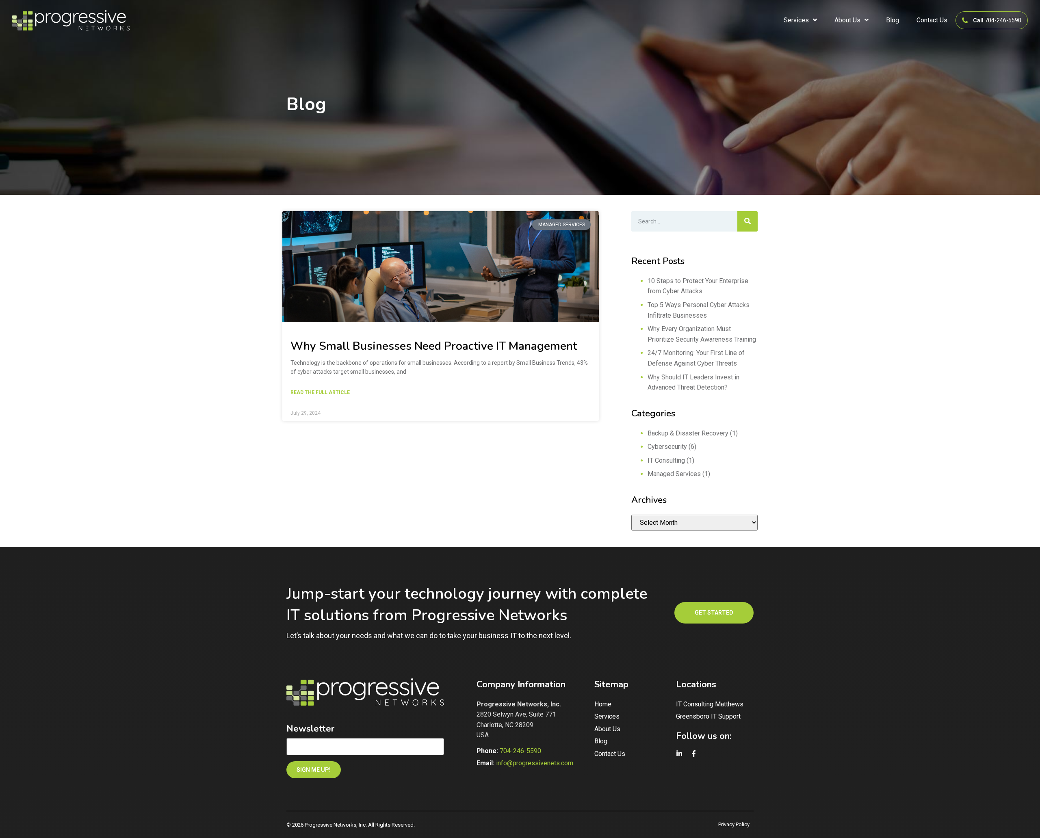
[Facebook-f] (694, 754)
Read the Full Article (320, 393)
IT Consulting (666, 460)
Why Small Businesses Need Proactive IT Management (433, 346)
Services (796, 20)
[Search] (747, 221)
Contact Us (931, 20)
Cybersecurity (667, 446)
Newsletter (310, 729)
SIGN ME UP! (314, 770)
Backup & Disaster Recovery (688, 433)
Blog (892, 20)
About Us (847, 20)
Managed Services (674, 474)
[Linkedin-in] (679, 754)
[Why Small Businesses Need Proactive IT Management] (440, 266)
